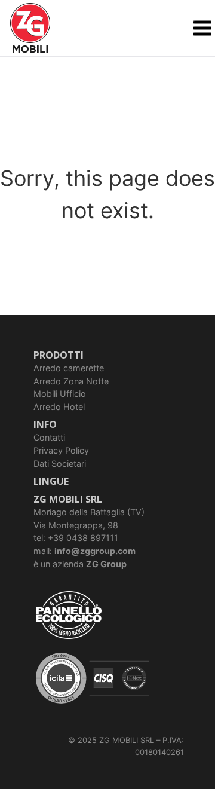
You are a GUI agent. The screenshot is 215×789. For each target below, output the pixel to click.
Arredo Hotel (59, 407)
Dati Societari (59, 463)
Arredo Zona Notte (71, 381)
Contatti (49, 437)
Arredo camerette (68, 368)
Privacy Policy (61, 450)
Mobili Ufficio (59, 394)
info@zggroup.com (95, 551)
